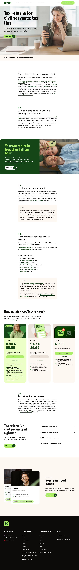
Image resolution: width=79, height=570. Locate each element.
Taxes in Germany (41, 3)
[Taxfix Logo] (7, 3)
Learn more (64, 356)
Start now (8, 36)
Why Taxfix (32, 3)
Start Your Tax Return (67, 3)
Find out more (15, 360)
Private (17, 3)
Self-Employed (24, 3)
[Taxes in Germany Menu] (46, 3)
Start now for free (63, 353)
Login (58, 3)
